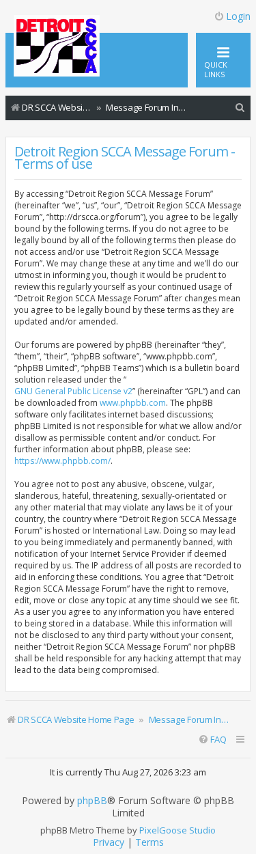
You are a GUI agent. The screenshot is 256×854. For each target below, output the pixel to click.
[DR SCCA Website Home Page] (57, 47)
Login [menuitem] (238, 16)
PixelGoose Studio (177, 830)
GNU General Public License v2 (73, 391)
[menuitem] (240, 108)
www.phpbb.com (133, 403)
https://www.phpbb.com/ (62, 461)
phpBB (92, 801)
